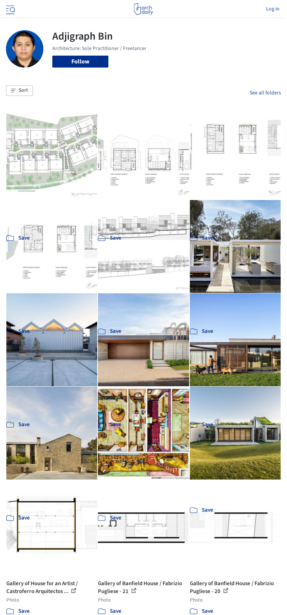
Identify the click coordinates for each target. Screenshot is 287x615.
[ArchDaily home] (143, 9)
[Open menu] (9, 9)
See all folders (265, 93)
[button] (19, 90)
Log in (273, 9)
